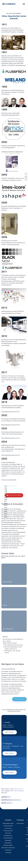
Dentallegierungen (8, 823)
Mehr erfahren (10, 732)
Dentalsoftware (8, 838)
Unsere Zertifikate (19, 699)
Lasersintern (8, 828)
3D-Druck (8, 833)
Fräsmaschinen (8, 830)
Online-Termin (6, 802)
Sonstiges (8, 852)
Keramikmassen (8, 845)
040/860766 (6, 797)
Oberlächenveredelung (8, 847)
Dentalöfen (8, 840)
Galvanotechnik (8, 825)
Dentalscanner (8, 835)
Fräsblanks (8, 850)
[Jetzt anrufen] (26, 174)
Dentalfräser (8, 843)
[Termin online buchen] (26, 177)
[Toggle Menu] (24, 4)
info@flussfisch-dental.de (11, 799)
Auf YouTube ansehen (14, 495)
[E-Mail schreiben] (26, 180)
